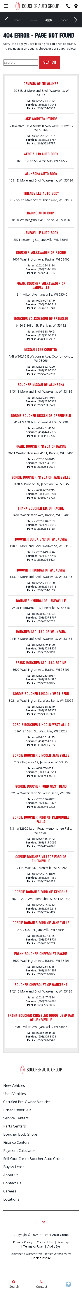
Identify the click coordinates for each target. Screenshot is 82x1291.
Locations (11, 1199)
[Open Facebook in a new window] (36, 1220)
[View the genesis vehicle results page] (49, 20)
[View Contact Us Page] (68, 6)
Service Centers (16, 1118)
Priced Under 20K (17, 1110)
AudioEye (54, 1246)
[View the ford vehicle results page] (33, 20)
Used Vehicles (14, 1093)
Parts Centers (14, 1126)
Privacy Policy (22, 1242)
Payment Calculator (19, 1150)
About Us (11, 1174)
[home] (37, 6)
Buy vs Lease (13, 1166)
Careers (9, 1191)
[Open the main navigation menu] (6, 6)
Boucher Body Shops (20, 1134)
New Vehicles (14, 1085)
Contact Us (12, 1183)
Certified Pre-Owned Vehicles (27, 1101)
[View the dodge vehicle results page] (18, 20)
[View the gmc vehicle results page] (65, 20)
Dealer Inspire (41, 1258)
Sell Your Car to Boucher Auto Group (33, 1158)
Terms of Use (33, 1246)
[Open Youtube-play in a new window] (44, 1220)
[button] (6, 19)
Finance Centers (16, 1142)
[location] (76, 6)
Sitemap (63, 1242)
